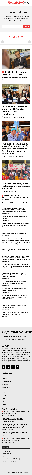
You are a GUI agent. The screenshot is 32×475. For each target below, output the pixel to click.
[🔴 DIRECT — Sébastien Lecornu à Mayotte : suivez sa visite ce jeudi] (16, 59)
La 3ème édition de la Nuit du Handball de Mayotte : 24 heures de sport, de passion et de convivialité (16, 266)
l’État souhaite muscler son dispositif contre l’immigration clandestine (14, 110)
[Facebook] (3, 367)
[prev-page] (2, 41)
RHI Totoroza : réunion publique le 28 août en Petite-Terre (14, 289)
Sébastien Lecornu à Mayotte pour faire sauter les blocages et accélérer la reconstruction (15, 297)
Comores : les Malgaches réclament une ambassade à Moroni (16, 186)
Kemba (6, 191)
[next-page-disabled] (29, 41)
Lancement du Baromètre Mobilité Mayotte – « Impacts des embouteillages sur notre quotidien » (16, 274)
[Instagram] (8, 367)
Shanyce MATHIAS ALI (10, 80)
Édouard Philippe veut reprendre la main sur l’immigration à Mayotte (15, 313)
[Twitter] (13, 367)
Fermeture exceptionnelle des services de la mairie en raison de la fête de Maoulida (15, 225)
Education (5, 415)
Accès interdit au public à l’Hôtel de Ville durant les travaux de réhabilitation (16, 232)
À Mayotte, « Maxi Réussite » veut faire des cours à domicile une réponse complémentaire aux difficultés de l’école (16, 257)
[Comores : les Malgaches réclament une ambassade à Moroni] (16, 170)
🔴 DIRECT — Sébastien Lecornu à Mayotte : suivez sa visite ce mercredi (15, 196)
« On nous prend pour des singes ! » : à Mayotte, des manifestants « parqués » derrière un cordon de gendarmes (15, 148)
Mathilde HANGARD (9, 156)
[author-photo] (3, 80)
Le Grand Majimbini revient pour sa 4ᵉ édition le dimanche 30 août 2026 (14, 282)
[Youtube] (17, 367)
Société (4, 429)
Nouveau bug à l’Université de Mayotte (15, 203)
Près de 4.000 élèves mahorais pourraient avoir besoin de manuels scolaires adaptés (14, 305)
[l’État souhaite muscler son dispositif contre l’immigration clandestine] (16, 94)
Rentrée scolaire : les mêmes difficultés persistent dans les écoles (15, 250)
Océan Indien (5, 436)
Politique (4, 421)
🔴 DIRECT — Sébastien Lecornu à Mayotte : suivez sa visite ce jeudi (14, 74)
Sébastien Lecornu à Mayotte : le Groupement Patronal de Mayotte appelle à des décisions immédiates (14, 209)
